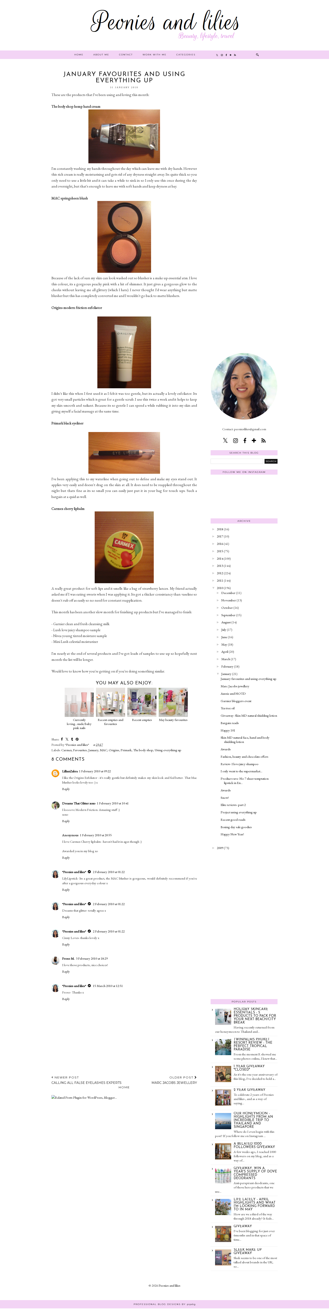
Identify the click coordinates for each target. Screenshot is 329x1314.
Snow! (225, 797)
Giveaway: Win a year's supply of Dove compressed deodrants (255, 1173)
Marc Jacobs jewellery (235, 686)
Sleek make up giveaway (248, 1251)
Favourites (80, 750)
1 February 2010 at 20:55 (96, 835)
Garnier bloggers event (236, 701)
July (223, 629)
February (227, 666)
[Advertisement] (244, 138)
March (225, 659)
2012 (220, 573)
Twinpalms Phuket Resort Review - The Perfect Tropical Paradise (253, 1044)
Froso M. (68, 958)
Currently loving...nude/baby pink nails (79, 724)
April (224, 651)
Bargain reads (230, 723)
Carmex (66, 750)
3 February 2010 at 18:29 (92, 958)
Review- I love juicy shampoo (239, 764)
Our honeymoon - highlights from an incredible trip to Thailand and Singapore (253, 1120)
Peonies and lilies (169, 1285)
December (228, 593)
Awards (226, 749)
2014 (220, 558)
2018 (220, 529)
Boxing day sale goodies (236, 827)
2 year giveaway (249, 1090)
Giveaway (243, 1226)
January (93, 750)
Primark (126, 750)
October (227, 607)
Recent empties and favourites (110, 722)
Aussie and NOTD (233, 693)
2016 (220, 543)
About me (101, 54)
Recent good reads (233, 819)
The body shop (143, 750)
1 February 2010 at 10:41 (113, 803)
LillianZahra (70, 771)
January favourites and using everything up (248, 679)
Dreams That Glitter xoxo (79, 803)
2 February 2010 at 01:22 (109, 872)
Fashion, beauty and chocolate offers (244, 756)
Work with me (155, 54)
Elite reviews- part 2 (233, 805)
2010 (220, 588)
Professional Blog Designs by (165, 1304)
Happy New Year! (232, 834)
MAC (103, 750)
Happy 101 (228, 730)
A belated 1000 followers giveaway (254, 1145)
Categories (185, 54)
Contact (126, 54)
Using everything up (168, 750)
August (226, 622)
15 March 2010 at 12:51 (108, 986)
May (224, 644)
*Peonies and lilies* (74, 872)
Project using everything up (239, 812)
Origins (114, 750)
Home (78, 54)
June (224, 637)
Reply (66, 789)
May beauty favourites (173, 720)
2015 (220, 551)
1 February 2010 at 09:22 (95, 771)
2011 (220, 580)
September (228, 615)
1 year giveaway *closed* (249, 1068)
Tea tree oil (228, 708)
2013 (220, 565)
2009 (220, 848)
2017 (220, 536)
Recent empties (142, 720)
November (228, 600)
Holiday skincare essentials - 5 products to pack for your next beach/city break (255, 1016)
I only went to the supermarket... (241, 771)
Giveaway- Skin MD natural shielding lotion (249, 715)
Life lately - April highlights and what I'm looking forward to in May (255, 1204)
